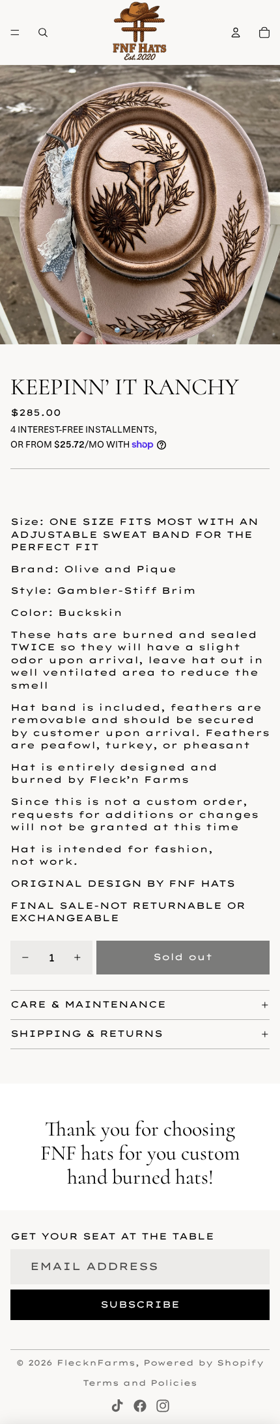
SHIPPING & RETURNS (86, 1033)
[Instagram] (163, 1406)
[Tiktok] (117, 1406)
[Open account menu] (235, 32)
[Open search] (43, 32)
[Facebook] (140, 1406)
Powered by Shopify (203, 1362)
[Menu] (15, 32)
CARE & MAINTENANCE (88, 1004)
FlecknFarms (96, 1362)
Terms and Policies (140, 1383)
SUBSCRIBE (140, 1304)
